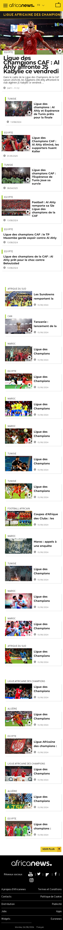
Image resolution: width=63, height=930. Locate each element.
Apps (59, 911)
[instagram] (31, 880)
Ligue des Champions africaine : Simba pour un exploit (45, 626)
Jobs (4, 911)
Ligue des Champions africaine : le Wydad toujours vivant (45, 379)
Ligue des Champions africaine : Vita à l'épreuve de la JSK (45, 799)
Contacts (6, 897)
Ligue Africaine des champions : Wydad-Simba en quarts (46, 744)
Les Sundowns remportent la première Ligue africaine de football (44, 297)
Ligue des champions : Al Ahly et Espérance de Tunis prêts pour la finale (46, 110)
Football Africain (19, 508)
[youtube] (30, 874)
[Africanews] (21, 5)
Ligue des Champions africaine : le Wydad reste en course (45, 599)
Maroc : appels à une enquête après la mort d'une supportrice (46, 544)
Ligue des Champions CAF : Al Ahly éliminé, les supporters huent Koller (45, 144)
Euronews (56, 919)
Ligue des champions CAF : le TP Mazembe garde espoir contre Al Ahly (30, 236)
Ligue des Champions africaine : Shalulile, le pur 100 (45, 654)
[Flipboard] (47, 874)
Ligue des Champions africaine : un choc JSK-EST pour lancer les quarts (46, 717)
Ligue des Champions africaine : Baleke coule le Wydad (46, 689)
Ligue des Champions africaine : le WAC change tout (46, 434)
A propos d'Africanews (13, 889)
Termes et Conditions (50, 889)
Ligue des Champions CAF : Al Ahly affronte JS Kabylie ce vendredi (31, 64)
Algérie (12, 709)
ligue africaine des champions (32, 15)
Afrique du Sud (17, 289)
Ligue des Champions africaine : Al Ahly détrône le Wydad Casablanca (46, 352)
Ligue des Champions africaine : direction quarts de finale (45, 772)
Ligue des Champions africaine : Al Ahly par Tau (46, 462)
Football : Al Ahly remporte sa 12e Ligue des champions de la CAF (44, 209)
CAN (10, 316)
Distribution (8, 904)
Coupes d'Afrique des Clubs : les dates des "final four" (46, 517)
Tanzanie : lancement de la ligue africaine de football (46, 324)
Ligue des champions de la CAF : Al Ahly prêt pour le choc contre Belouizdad (28, 260)
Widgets (5, 919)
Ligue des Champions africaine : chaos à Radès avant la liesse (46, 572)
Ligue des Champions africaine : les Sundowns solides (46, 407)
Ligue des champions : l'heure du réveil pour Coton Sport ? (46, 827)
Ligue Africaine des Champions (26, 681)
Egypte (8, 52)
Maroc (12, 344)
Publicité (57, 904)
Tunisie (12, 99)
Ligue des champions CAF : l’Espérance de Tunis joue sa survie (44, 176)
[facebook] (55, 874)
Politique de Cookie (51, 897)
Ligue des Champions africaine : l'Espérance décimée (42, 489)
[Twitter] (39, 874)
